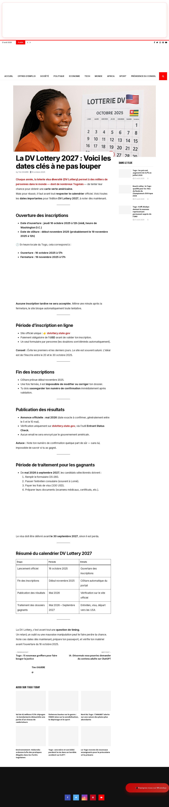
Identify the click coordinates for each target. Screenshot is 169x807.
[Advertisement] (63, 281)
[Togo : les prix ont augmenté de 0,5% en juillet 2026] (125, 173)
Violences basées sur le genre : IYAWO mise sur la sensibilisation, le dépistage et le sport (63, 717)
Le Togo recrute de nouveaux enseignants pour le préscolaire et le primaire (95, 752)
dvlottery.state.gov (58, 333)
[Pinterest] (163, 42)
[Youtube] (166, 42)
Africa (111, 76)
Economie (74, 76)
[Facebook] (154, 42)
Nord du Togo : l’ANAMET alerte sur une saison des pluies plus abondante (95, 717)
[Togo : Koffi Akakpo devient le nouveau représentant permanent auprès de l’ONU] (125, 210)
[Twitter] (157, 42)
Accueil (8, 76)
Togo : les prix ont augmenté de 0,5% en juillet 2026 (142, 173)
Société (44, 76)
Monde (98, 76)
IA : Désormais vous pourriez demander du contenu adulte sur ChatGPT (90, 657)
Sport (122, 76)
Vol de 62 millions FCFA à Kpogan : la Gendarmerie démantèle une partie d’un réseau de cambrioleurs (30, 718)
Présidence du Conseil (143, 76)
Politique (59, 76)
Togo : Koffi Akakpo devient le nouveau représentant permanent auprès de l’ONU (142, 211)
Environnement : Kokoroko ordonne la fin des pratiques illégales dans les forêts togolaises (29, 753)
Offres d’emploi (27, 76)
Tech (87, 76)
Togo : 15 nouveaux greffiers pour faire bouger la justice (36, 657)
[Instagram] (160, 42)
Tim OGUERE (23, 172)
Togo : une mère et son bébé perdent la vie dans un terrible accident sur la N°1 (62, 752)
